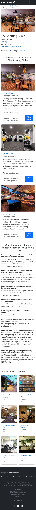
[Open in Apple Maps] (11, 51)
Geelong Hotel (8, 395)
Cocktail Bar (8, 93)
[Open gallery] (18, 20)
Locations (4, 6)
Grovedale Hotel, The (9, 426)
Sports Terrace (9, 214)
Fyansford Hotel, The (9, 456)
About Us (4, 476)
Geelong (27, 6)
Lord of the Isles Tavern (26, 426)
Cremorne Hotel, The (26, 396)
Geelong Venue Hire (16, 6)
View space (29, 118)
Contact (12, 476)
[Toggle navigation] (32, 2)
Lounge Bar (8, 153)
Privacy (24, 476)
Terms (18, 476)
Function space (14, 473)
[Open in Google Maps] (24, 51)
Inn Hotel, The (25, 456)
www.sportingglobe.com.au (11, 47)
